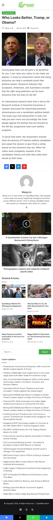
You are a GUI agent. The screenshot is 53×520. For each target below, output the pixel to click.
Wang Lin (8, 28)
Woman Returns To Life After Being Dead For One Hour (37, 306)
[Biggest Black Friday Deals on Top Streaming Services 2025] (39, 323)
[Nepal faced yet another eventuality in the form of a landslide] (14, 323)
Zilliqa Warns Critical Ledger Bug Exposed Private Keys (26, 494)
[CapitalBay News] (26, 5)
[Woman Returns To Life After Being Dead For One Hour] (39, 292)
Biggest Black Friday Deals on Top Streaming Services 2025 (38, 336)
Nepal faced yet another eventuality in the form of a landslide (13, 336)
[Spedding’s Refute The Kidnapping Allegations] (14, 292)
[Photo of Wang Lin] (3, 28)
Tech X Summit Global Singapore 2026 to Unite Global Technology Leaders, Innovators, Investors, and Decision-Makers (26, 382)
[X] (12, 166)
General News (8, 13)
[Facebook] (6, 166)
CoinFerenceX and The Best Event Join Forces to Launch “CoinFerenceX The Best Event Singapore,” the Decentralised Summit (26, 416)
